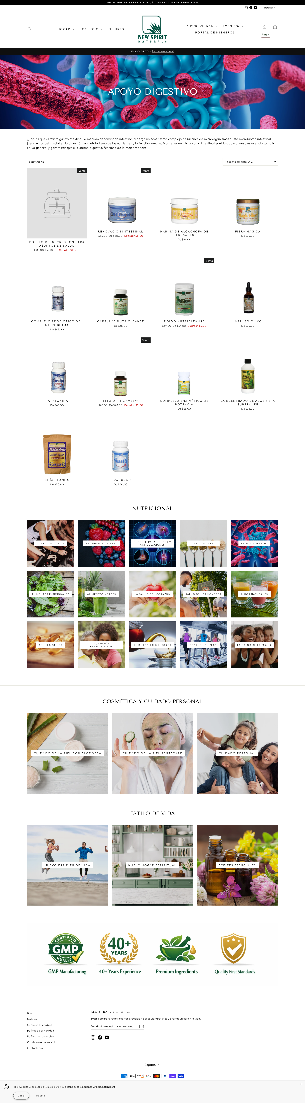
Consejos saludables (39, 1025)
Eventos (232, 25)
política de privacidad (40, 1030)
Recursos (118, 29)
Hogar (64, 29)
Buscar (31, 1013)
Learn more (108, 1086)
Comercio (89, 29)
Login (265, 34)
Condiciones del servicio (42, 1042)
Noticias (32, 1019)
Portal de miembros (215, 32)
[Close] (301, 1084)
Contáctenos (35, 1048)
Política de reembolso (40, 1036)
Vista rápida (57, 234)
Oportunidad (201, 25)
